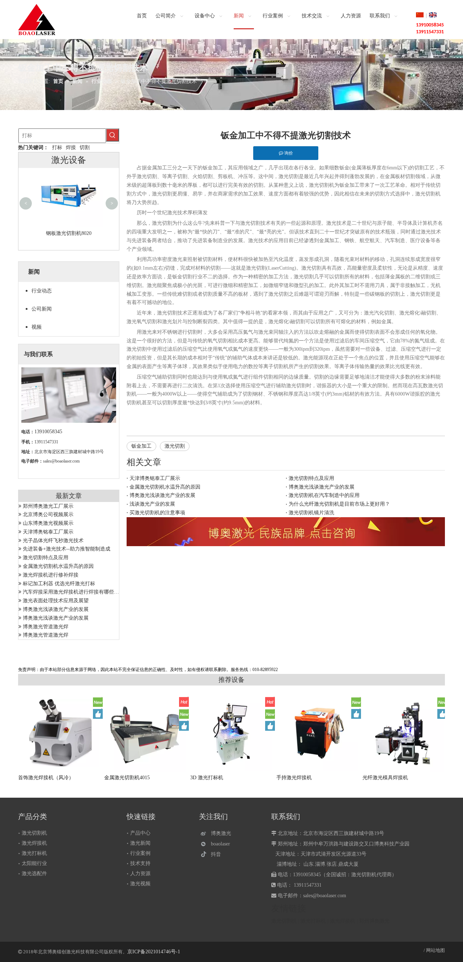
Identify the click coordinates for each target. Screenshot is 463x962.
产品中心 (140, 833)
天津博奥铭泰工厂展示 (48, 532)
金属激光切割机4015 (127, 777)
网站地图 (435, 950)
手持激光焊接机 (294, 777)
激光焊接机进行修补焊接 (50, 575)
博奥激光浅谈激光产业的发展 (56, 609)
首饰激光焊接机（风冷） (46, 777)
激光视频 (140, 883)
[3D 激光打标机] (232, 733)
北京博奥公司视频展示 (48, 514)
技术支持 (140, 863)
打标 (57, 147)
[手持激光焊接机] (318, 733)
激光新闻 (140, 843)
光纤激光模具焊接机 (385, 777)
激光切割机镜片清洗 (311, 512)
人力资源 (140, 873)
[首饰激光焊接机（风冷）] (59, 733)
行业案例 (140, 853)
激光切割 (175, 446)
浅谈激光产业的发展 (152, 504)
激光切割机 (34, 833)
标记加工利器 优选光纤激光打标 (59, 583)
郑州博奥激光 (374, 921)
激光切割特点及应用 (45, 557)
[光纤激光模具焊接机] (404, 734)
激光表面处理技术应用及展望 (56, 600)
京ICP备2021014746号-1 (153, 951)
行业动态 (41, 291)
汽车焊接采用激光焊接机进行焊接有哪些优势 (73, 592)
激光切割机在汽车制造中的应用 (324, 495)
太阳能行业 (34, 863)
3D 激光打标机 (206, 777)
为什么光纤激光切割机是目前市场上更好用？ (339, 504)
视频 (36, 327)
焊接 (71, 147)
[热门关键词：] (112, 135)
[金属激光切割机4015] (146, 732)
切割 (85, 147)
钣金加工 (141, 446)
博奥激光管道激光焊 (45, 626)
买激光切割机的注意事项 (157, 512)
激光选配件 (34, 873)
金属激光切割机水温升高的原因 (58, 566)
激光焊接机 (34, 843)
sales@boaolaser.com (61, 461)
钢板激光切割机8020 (69, 233)
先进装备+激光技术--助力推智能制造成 (66, 549)
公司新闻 (41, 309)
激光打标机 (34, 853)
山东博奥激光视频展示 (48, 523)
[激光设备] (286, 531)
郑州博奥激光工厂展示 (48, 506)
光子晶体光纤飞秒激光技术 (53, 540)
